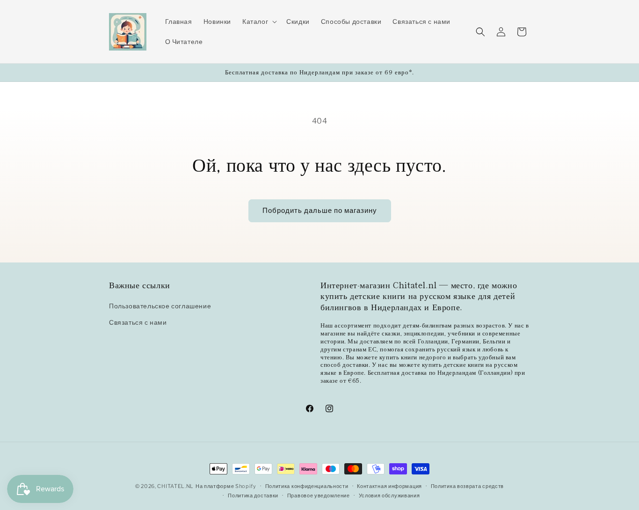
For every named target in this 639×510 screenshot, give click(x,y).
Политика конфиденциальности (307, 486)
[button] (259, 21)
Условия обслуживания (389, 495)
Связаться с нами (138, 323)
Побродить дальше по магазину (319, 210)
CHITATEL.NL (175, 486)
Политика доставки (253, 495)
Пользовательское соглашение (160, 306)
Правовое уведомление (318, 495)
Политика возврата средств (467, 486)
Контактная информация (389, 486)
